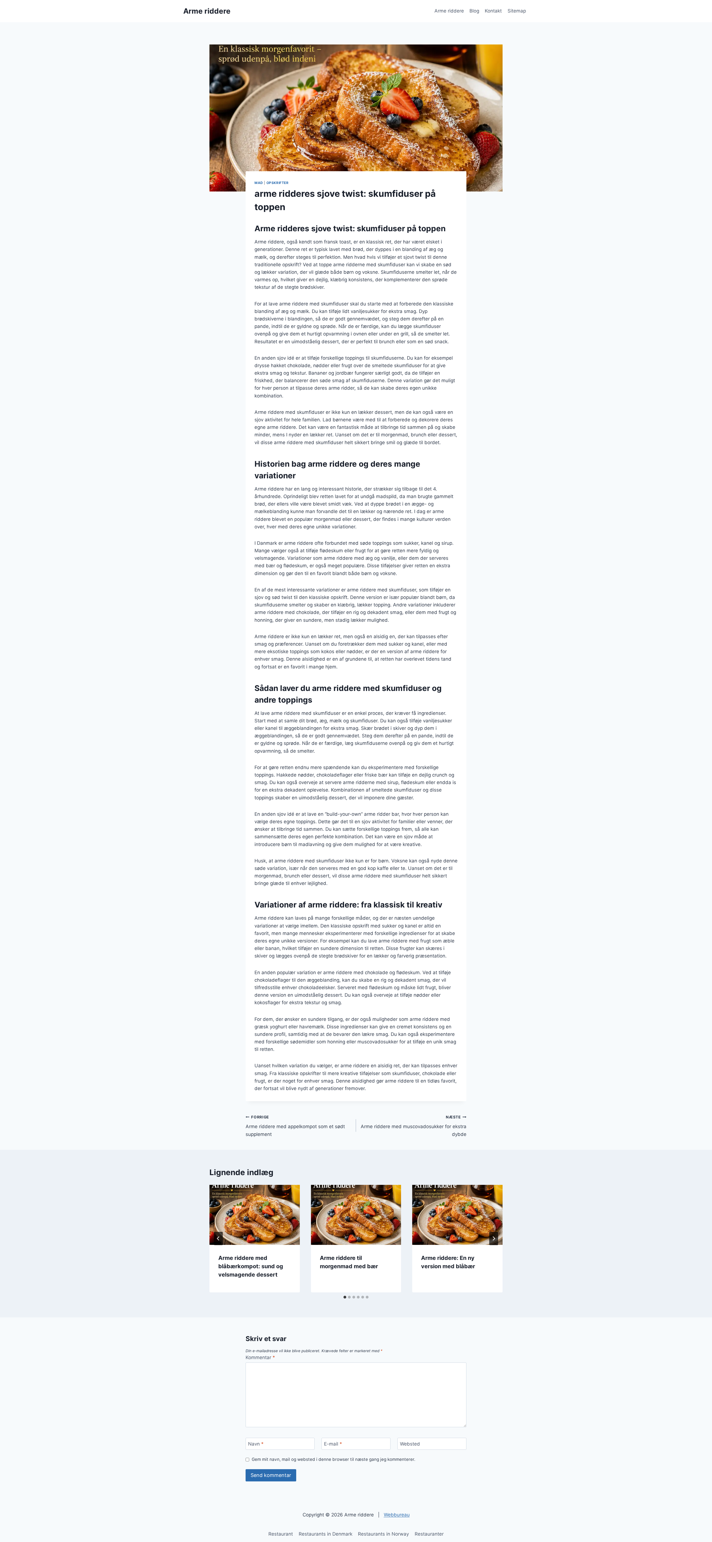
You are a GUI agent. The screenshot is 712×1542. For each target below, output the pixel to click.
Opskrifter (277, 183)
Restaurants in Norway (383, 1534)
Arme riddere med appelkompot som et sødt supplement (295, 1126)
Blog (474, 11)
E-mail (333, 1444)
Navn (256, 1444)
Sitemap (517, 11)
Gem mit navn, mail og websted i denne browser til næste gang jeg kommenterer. (333, 1459)
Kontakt (493, 11)
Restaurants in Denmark (325, 1534)
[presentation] (254, 1215)
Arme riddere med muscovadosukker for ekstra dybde (413, 1126)
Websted (410, 1444)
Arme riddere (449, 11)
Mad (258, 183)
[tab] (344, 1297)
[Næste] (493, 1238)
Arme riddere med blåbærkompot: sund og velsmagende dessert (250, 1266)
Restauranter (429, 1534)
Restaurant (280, 1534)
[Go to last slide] (218, 1238)
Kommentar (260, 1357)
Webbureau (397, 1515)
